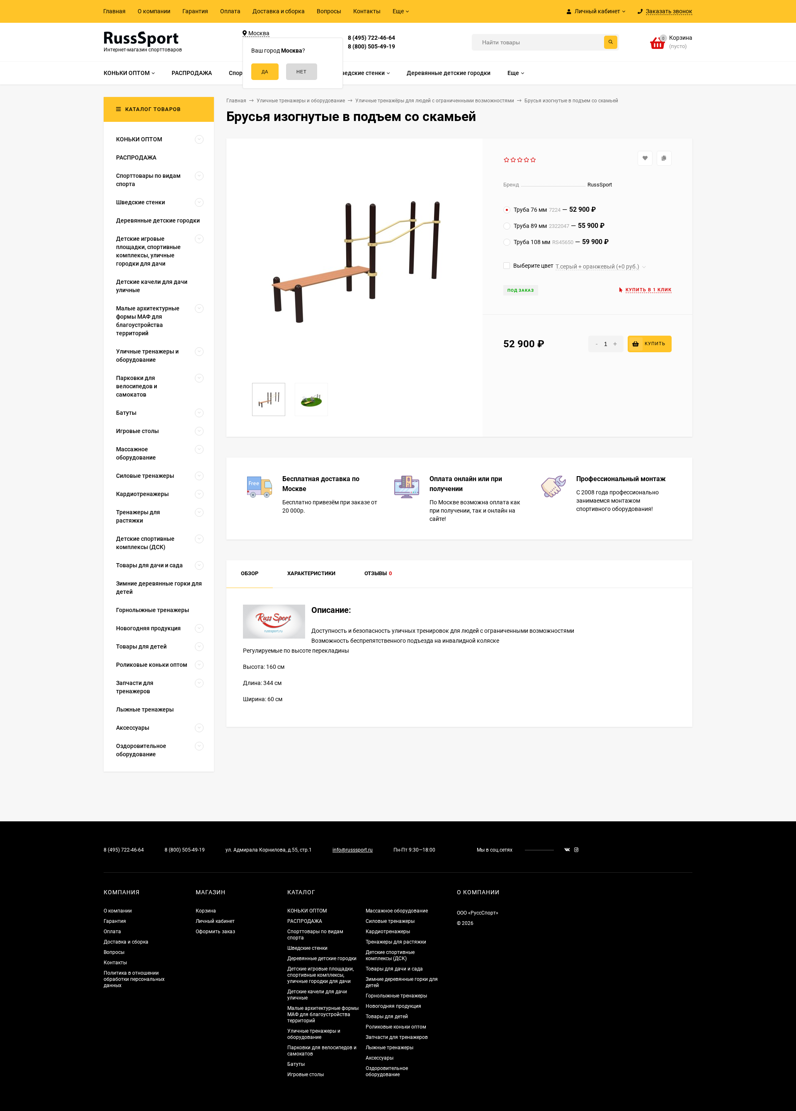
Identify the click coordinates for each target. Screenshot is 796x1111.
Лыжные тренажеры (389, 1047)
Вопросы (329, 11)
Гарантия (195, 11)
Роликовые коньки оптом (396, 1027)
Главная (114, 11)
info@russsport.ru (352, 850)
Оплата (230, 11)
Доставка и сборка (278, 11)
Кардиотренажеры (388, 931)
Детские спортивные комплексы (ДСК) (390, 955)
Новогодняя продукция (393, 1006)
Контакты (367, 11)
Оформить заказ (215, 931)
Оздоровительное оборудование (387, 1071)
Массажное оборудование (397, 911)
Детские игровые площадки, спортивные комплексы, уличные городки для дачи (320, 975)
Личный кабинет (215, 921)
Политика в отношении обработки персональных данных (134, 979)
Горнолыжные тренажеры (396, 996)
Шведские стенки (307, 948)
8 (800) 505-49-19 (371, 46)
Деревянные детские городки (322, 958)
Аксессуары (379, 1058)
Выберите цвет (532, 265)
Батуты (296, 1064)
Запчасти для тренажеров (397, 1037)
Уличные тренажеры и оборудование (313, 1034)
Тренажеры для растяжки (396, 942)
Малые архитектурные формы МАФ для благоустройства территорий (323, 1014)
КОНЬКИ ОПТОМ (307, 911)
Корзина (206, 911)
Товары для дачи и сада (394, 969)
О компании (154, 11)
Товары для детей (387, 1016)
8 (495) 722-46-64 (371, 37)
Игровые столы (305, 1074)
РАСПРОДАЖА (304, 921)
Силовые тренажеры (390, 921)
